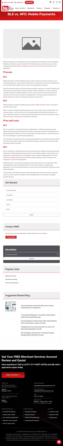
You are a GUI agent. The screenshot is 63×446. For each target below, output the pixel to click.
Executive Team (53, 414)
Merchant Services (10, 276)
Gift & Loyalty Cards (9, 423)
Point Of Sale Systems (11, 283)
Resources (56, 8)
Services (22, 8)
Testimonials (53, 417)
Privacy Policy (43, 440)
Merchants (30, 8)
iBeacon (45, 85)
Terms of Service (52, 440)
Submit (31, 214)
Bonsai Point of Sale (9, 414)
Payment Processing (11, 279)
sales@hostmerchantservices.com (44, 391)
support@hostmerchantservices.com (44, 385)
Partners (39, 8)
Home (17, 8)
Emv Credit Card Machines (10, 417)
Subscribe (31, 258)
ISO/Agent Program (30, 411)
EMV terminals (41, 105)
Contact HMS (11, 237)
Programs (47, 8)
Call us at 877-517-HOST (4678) (32, 364)
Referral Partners (30, 414)
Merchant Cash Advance (10, 420)
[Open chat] (59, 442)
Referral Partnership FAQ (32, 417)
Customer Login (54, 411)
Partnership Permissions (32, 420)
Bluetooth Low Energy (21, 66)
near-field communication (37, 66)
